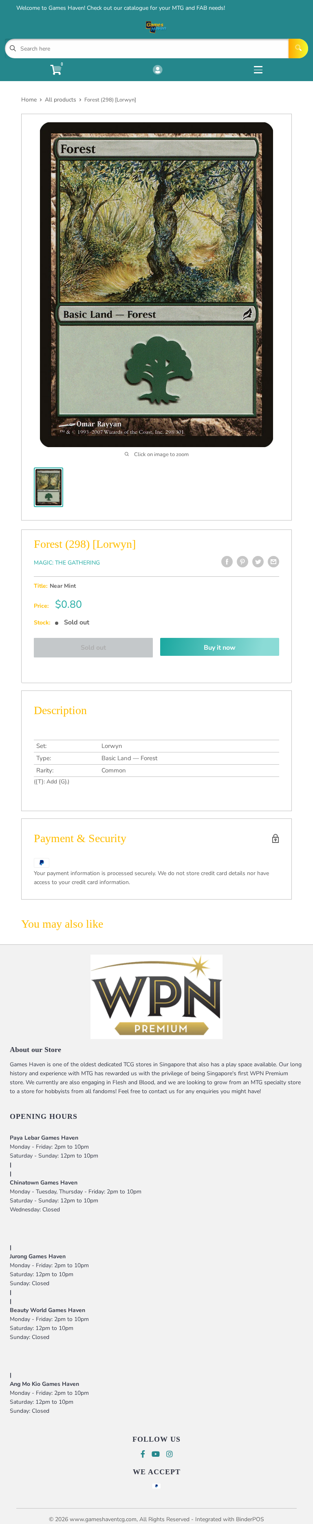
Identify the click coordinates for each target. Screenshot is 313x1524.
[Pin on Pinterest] (242, 561)
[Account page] (157, 70)
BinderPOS (250, 1519)
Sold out (93, 647)
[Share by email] (273, 561)
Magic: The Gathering (67, 563)
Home (29, 100)
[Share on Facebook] (227, 561)
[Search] (298, 48)
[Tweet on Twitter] (258, 561)
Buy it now (220, 647)
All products (60, 100)
